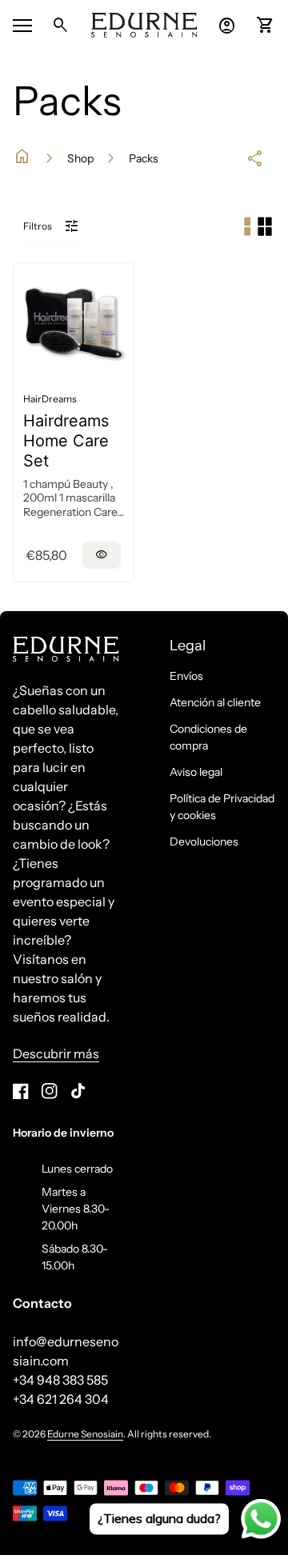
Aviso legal (196, 772)
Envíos (186, 676)
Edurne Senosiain (85, 1434)
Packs (143, 158)
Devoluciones (204, 841)
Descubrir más (56, 1053)
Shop (80, 158)
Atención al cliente (215, 702)
